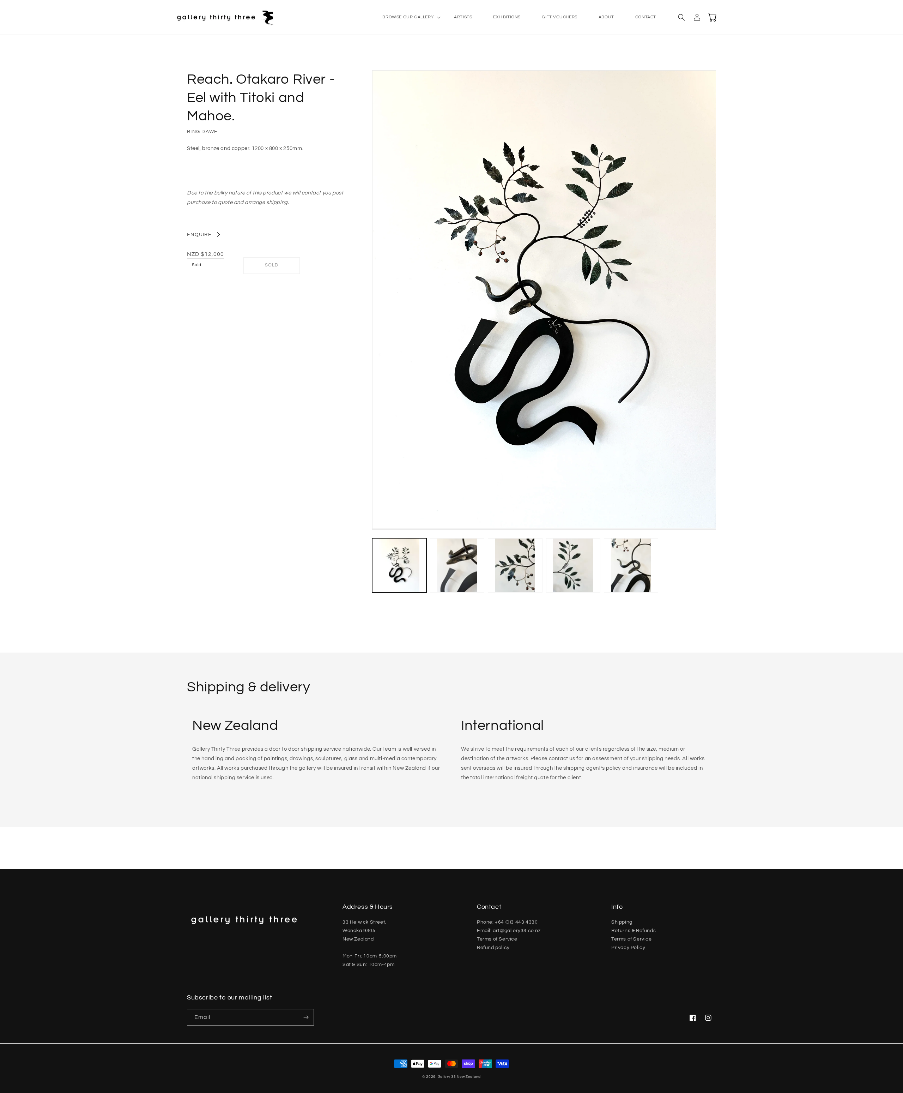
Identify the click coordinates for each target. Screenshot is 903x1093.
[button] (407, 17)
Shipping (621, 922)
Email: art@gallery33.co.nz (509, 930)
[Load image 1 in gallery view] (399, 565)
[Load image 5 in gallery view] (631, 565)
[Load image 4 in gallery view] (573, 565)
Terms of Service (497, 939)
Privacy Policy (628, 947)
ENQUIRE (199, 234)
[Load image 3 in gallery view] (515, 565)
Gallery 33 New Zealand (459, 1077)
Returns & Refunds (633, 930)
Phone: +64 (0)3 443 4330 (507, 922)
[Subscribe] (306, 1017)
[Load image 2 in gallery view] (457, 565)
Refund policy (493, 947)
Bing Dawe (202, 131)
